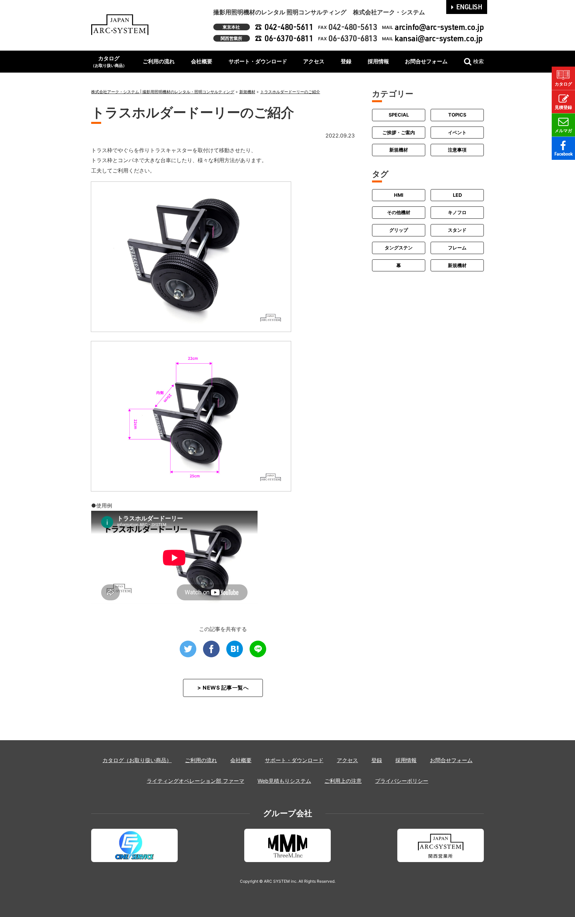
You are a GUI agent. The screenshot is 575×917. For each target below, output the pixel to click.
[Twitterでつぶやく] (188, 649)
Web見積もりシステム (284, 780)
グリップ (398, 230)
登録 (346, 61)
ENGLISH (469, 6)
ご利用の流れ (159, 61)
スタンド (457, 230)
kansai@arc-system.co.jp (439, 38)
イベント (457, 132)
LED (457, 195)
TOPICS (457, 115)
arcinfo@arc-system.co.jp (439, 27)
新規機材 (398, 150)
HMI (398, 195)
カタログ (109, 61)
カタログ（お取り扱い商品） (137, 760)
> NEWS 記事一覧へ (223, 687)
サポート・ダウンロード (258, 61)
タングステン (399, 247)
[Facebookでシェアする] (211, 649)
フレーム (457, 247)
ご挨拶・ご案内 (398, 132)
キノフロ (457, 212)
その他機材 (398, 212)
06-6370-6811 (289, 38)
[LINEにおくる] (258, 649)
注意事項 (457, 150)
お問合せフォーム (426, 61)
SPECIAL (399, 115)
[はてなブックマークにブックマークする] (234, 649)
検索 (478, 61)
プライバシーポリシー (401, 780)
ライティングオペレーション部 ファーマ (195, 780)
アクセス (313, 61)
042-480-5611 (289, 27)
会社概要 (201, 61)
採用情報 (378, 61)
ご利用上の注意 (343, 780)
